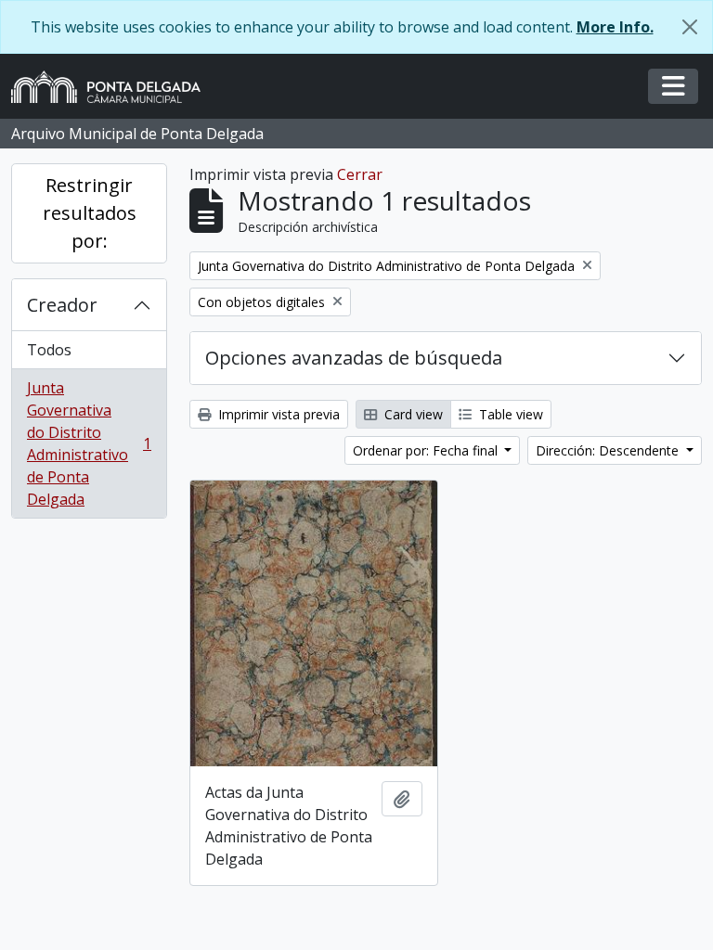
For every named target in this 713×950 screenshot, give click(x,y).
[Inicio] (113, 86)
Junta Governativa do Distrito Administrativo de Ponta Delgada (88, 443)
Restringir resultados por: (89, 213)
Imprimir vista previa (277, 414)
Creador (62, 304)
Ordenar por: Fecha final (427, 450)
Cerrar (359, 174)
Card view (412, 414)
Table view (509, 414)
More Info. (615, 27)
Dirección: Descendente (609, 450)
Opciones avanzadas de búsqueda (353, 357)
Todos (49, 350)
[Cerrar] (690, 27)
